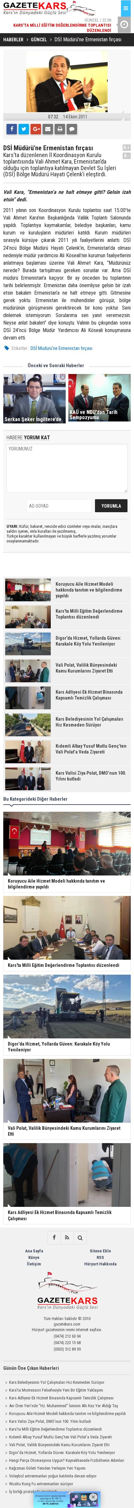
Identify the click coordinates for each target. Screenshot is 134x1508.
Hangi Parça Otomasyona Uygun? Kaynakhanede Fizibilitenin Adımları (66, 1460)
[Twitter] (24, 129)
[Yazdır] (60, 129)
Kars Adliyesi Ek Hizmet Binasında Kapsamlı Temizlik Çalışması (61, 1397)
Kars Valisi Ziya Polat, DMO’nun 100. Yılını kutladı (50, 1421)
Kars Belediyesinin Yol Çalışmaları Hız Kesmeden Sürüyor (56, 1382)
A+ (126, 147)
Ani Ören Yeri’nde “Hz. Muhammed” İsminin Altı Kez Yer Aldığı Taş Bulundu (60, 1406)
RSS (100, 1257)
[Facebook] (12, 129)
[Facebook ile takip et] (53, 1238)
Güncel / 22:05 (62, 32)
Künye (33, 1257)
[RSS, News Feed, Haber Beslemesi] (67, 1238)
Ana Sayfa (34, 1250)
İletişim (34, 1263)
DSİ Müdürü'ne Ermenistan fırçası (61, 348)
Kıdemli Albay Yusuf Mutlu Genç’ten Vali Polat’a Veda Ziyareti (60, 1437)
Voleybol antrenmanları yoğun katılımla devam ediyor (53, 1476)
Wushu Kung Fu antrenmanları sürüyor (41, 1483)
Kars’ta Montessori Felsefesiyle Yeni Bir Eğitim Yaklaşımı (56, 1390)
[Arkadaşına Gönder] (48, 129)
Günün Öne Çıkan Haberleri (31, 1368)
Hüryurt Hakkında (100, 1263)
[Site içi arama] (80, 1238)
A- (127, 156)
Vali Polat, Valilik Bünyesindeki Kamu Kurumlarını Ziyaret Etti (59, 1444)
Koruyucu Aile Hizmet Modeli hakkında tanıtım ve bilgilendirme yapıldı (67, 1413)
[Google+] (36, 129)
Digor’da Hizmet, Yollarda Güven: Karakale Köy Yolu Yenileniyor (62, 1452)
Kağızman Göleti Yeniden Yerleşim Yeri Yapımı (47, 1468)
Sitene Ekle (100, 1250)
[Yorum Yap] (72, 129)
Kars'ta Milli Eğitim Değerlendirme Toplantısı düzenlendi (55, 1429)
